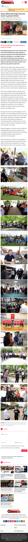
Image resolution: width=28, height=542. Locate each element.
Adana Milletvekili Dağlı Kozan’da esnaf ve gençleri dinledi (16, 422)
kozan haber (15, 424)
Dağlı (1, 424)
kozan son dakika (20, 424)
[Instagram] (8, 521)
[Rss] (24, 521)
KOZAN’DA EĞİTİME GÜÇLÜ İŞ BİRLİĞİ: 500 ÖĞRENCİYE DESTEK (7, 476)
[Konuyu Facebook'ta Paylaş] (2, 42)
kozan (11, 424)
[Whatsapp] (19, 521)
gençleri (8, 424)
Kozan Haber (11, 17)
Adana (6, 422)
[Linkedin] (11, 521)
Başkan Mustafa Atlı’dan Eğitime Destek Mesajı (6, 503)
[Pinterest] (15, 521)
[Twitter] (6, 521)
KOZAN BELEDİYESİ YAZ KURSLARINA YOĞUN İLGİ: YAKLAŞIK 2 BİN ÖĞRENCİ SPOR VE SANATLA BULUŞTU (17, 10)
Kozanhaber (2, 425)
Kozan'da (24, 424)
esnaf (6, 424)
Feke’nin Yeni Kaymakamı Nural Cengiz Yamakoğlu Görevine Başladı (20, 490)
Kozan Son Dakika (17, 17)
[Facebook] (4, 521)
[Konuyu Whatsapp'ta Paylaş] (8, 42)
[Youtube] (13, 521)
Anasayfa (3, 17)
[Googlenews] (17, 521)
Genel (7, 17)
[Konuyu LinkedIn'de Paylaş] (11, 42)
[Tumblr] (22, 521)
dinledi (4, 424)
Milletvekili (12, 425)
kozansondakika (7, 425)
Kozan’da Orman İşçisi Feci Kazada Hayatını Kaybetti (7, 489)
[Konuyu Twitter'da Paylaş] (5, 42)
